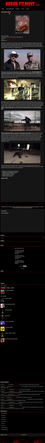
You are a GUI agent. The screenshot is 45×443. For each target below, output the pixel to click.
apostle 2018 (16, 384)
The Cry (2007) (3, 296)
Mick (5, 397)
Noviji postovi (4, 203)
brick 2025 (16, 402)
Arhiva (12, 287)
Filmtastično (3, 419)
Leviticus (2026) (8, 298)
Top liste (22, 8)
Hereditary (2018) (8, 309)
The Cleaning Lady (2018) (10, 304)
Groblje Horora (4, 421)
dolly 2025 (16, 391)
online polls (22, 268)
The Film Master (4, 413)
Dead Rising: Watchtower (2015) (11, 338)
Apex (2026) (7, 315)
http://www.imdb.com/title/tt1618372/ (13, 38)
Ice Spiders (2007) (10, 40)
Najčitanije (3, 287)
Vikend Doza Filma (4, 429)
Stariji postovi (41, 203)
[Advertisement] (22, 193)
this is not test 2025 (18, 407)
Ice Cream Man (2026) (9, 290)
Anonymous (6, 384)
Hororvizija (3, 425)
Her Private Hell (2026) (9, 321)
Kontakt (27, 8)
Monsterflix (3, 415)
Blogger (27, 434)
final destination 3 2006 (17, 386)
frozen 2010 (16, 405)
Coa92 (6, 386)
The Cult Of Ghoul (4, 427)
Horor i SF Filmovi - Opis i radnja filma (14, 434)
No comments (16, 13)
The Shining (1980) (8, 327)
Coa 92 (5, 399)
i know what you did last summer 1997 (20, 399)
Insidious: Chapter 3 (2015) (10, 333)
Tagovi (8, 287)
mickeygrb (6, 394)
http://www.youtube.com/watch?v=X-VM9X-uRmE (13, 39)
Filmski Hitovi (3, 417)
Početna (2, 8)
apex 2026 (16, 394)
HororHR (2, 423)
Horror (11, 13)
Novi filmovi (17, 8)
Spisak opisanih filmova (10, 8)
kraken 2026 (16, 389)
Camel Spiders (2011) (6, 12)
